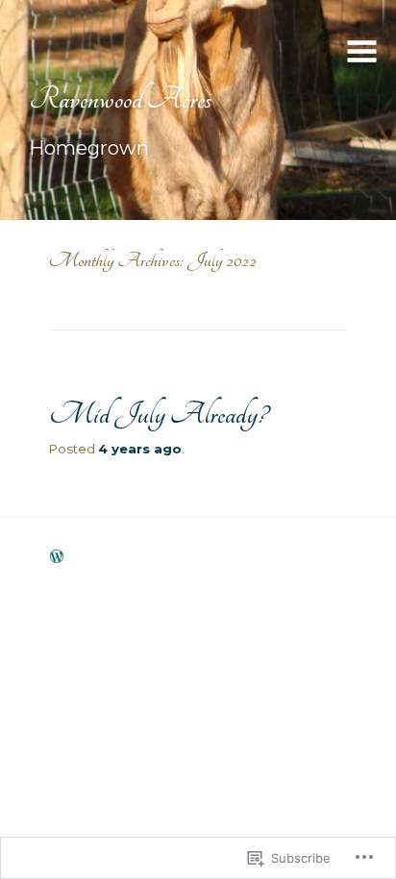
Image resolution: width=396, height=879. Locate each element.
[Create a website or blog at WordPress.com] (56, 557)
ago (140, 448)
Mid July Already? (158, 414)
